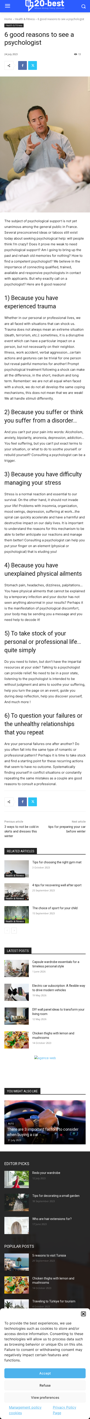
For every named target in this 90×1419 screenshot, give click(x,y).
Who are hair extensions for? (52, 1219)
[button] (83, 1314)
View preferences (45, 1397)
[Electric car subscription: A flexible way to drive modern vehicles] (16, 992)
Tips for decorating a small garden (56, 1195)
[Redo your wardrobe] (16, 1179)
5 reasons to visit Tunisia (49, 1255)
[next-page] (14, 930)
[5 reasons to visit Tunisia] (16, 1262)
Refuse (45, 1385)
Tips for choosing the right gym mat (56, 862)
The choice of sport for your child (55, 908)
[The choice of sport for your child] (16, 914)
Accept (45, 1373)
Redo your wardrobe (46, 1173)
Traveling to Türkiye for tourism (53, 1301)
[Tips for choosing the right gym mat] (16, 868)
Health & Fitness (25, 19)
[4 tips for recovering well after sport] (16, 891)
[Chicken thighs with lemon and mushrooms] (16, 1039)
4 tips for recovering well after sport (56, 885)
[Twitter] (32, 65)
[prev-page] (7, 930)
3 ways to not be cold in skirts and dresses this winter (21, 831)
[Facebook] (22, 65)
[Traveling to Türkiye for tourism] (16, 1308)
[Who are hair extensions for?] (16, 1225)
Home (8, 19)
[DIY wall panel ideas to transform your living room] (16, 1016)
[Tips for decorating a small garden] (16, 1202)
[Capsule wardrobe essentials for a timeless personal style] (16, 968)
